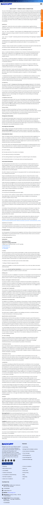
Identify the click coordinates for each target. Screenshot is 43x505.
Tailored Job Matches (7, 472)
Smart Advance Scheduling (28, 451)
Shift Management (27, 455)
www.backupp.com (6, 245)
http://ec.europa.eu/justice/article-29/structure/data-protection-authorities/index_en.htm (21, 220)
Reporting (25, 476)
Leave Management (27, 457)
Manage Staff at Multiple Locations (30, 449)
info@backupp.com (6, 247)
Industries (5, 466)
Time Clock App (26, 453)
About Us (25, 468)
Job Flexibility (5, 470)
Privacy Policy (25, 472)
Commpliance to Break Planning (9, 474)
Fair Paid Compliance (7, 476)
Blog (24, 474)
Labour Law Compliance (8, 478)
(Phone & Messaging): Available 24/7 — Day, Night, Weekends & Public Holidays (11, 499)
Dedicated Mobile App (27, 459)
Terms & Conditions (27, 466)
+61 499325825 (5, 248)
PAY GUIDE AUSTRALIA (7, 463)
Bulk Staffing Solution (7, 468)
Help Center (25, 470)
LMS (24, 478)
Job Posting (25, 447)
